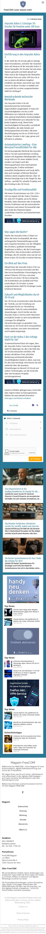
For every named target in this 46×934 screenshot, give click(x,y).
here (44, 932)
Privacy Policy (23, 919)
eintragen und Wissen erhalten (18, 398)
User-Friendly (13, 405)
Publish (36, 459)
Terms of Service (23, 913)
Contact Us (23, 906)
